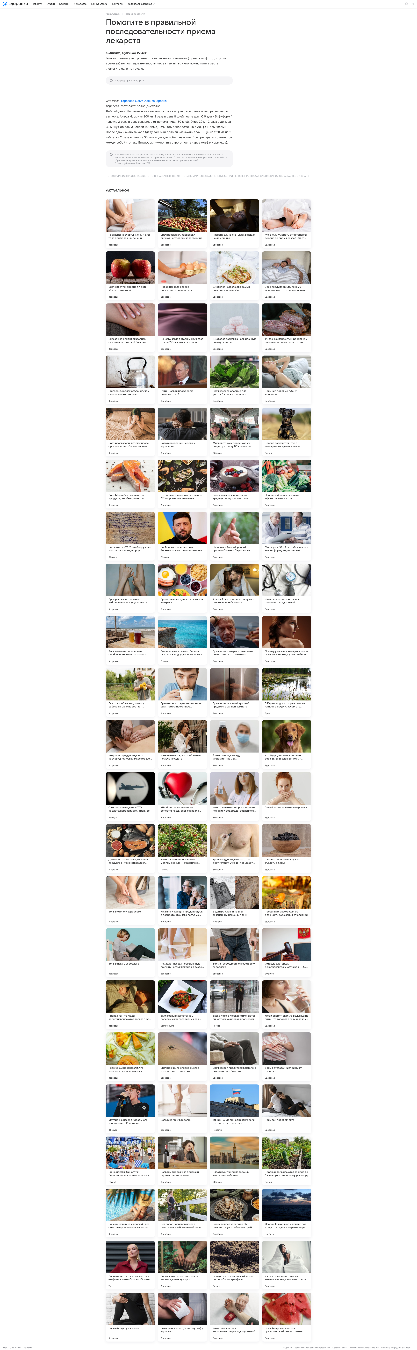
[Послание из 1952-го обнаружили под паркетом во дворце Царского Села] (130, 536)
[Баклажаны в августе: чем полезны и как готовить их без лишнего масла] (182, 1004)
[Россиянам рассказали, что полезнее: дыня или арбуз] (130, 1056)
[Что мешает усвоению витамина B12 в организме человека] (182, 484)
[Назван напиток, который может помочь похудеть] (182, 744)
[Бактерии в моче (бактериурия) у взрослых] (182, 1317)
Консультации (113, 14)
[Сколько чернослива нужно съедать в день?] (286, 848)
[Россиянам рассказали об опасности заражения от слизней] (286, 900)
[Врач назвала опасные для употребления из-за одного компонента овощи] (234, 380)
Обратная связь (340, 1347)
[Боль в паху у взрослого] (130, 952)
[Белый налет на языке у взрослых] (286, 796)
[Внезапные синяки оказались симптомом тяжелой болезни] (130, 327)
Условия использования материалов (312, 1347)
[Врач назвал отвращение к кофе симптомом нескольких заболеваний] (182, 692)
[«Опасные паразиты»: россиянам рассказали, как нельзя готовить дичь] (286, 327)
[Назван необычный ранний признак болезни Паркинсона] (234, 536)
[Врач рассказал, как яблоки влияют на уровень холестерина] (182, 223)
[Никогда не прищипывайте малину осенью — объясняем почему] (182, 848)
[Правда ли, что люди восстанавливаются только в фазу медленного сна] (130, 1004)
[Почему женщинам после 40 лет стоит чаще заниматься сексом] (130, 1213)
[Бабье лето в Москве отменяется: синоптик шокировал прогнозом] (234, 1004)
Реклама (28, 1347)
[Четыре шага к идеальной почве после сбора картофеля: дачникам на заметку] (234, 1265)
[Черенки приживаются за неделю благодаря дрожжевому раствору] (286, 1161)
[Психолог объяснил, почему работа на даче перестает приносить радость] (130, 692)
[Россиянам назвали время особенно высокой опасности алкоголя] (130, 640)
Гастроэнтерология (135, 14)
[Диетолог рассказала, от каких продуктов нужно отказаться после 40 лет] (130, 848)
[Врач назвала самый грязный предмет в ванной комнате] (234, 692)
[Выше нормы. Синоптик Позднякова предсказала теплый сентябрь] (130, 1161)
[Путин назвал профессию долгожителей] (182, 380)
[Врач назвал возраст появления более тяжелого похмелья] (234, 640)
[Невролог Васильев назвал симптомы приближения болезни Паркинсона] (182, 1213)
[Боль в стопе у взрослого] (130, 900)
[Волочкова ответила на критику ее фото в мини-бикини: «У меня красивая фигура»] (130, 1265)
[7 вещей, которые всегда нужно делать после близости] (234, 588)
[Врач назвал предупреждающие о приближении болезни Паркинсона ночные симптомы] (234, 1056)
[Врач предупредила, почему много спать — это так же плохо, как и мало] (286, 275)
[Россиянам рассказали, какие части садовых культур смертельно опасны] (182, 1265)
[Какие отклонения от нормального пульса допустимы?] (234, 1317)
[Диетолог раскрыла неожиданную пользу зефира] (234, 327)
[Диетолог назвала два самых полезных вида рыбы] (234, 275)
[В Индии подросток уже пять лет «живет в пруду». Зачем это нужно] (286, 692)
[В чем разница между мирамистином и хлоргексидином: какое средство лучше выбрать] (234, 744)
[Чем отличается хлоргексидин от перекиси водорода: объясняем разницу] (234, 796)
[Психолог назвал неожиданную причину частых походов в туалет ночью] (182, 952)
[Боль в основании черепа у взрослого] (182, 432)
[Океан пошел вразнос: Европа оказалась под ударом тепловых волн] (182, 640)
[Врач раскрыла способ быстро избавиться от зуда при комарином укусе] (182, 1056)
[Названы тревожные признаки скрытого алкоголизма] (182, 1161)
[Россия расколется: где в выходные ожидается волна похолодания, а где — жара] (286, 432)
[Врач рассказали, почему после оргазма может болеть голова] (130, 432)
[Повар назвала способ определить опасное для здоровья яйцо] (182, 275)
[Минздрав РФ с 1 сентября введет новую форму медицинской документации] (286, 536)
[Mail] (5, 4)
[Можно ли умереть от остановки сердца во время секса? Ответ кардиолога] (286, 223)
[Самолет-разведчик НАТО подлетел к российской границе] (130, 796)
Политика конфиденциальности (396, 1347)
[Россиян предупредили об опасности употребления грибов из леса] (234, 1213)
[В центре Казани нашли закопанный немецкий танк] (234, 900)
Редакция (287, 1347)
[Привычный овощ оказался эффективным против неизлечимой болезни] (286, 484)
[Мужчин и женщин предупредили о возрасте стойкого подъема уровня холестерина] (182, 900)
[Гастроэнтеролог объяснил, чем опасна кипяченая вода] (130, 380)
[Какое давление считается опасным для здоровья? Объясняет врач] (286, 588)
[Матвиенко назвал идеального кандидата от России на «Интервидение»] (130, 1108)
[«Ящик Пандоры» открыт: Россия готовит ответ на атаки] (234, 1108)
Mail (5, 1347)
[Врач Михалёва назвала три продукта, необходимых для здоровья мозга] (130, 484)
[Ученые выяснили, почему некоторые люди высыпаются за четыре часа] (286, 1265)
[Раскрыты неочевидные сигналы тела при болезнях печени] (130, 223)
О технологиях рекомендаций (364, 1347)
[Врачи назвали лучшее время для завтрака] (182, 588)
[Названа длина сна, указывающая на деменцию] (234, 223)
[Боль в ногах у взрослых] (182, 1108)
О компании (15, 1347)
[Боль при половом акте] (286, 1108)
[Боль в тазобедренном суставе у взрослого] (234, 952)
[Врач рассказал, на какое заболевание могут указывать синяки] (130, 588)
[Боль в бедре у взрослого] (130, 1317)
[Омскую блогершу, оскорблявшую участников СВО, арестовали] (286, 952)
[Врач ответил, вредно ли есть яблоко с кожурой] (130, 275)
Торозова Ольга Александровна (144, 101)
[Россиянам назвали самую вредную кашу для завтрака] (234, 484)
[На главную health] (17, 4)
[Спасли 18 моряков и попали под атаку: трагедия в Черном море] (286, 1213)
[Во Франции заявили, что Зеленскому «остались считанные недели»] (182, 536)
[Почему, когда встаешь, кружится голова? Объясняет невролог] (182, 327)
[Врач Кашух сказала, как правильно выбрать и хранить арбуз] (286, 1317)
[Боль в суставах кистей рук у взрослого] (286, 1056)
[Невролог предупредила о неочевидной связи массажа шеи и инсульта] (130, 744)
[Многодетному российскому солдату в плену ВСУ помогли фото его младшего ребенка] (234, 432)
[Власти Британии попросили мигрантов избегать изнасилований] (234, 1161)
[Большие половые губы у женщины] (286, 380)
